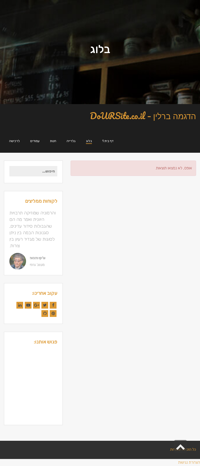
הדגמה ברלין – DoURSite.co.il (143, 116)
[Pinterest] (53, 313)
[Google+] (36, 305)
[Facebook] (53, 305)
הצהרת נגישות (189, 462)
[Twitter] (44, 305)
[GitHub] (44, 313)
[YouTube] (28, 305)
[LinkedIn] (19, 305)
